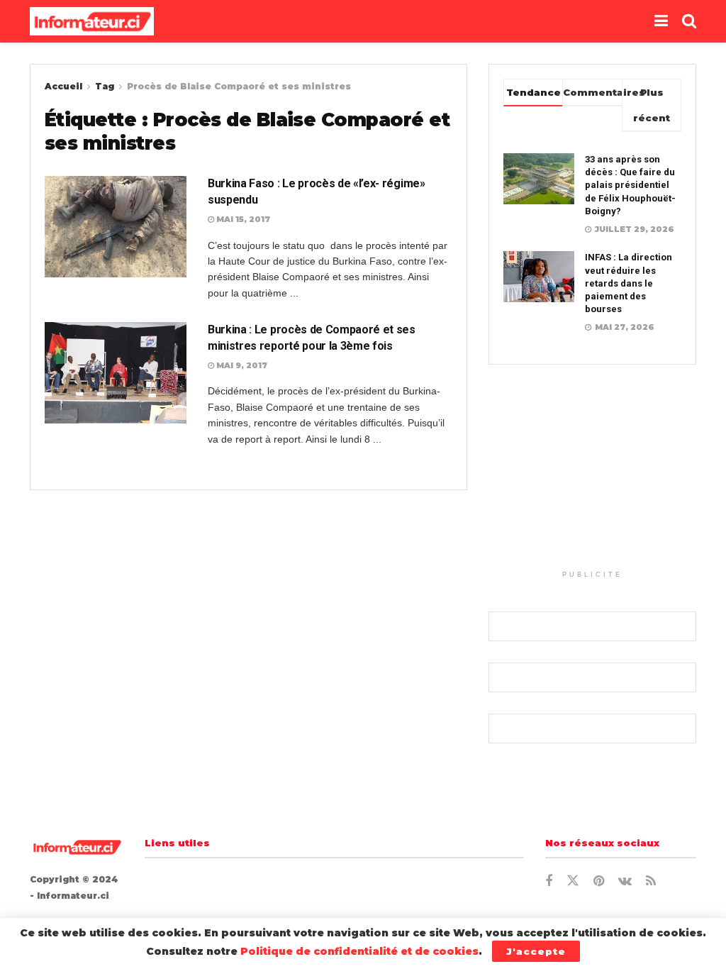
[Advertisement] (592, 474)
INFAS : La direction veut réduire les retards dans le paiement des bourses (628, 283)
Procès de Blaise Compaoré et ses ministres (239, 86)
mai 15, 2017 (242, 219)
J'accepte (536, 951)
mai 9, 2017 (240, 365)
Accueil (63, 86)
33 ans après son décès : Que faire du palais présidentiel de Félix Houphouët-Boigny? (630, 185)
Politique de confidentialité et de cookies (359, 951)
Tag (104, 86)
